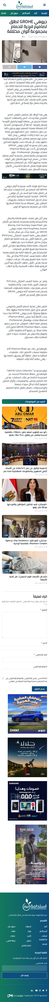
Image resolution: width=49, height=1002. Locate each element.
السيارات (28, 926)
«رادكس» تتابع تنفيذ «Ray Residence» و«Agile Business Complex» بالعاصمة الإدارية (26, 541)
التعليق (43, 609)
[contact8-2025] (27, 713)
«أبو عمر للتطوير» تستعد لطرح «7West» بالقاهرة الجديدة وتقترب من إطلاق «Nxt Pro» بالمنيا (26, 433)
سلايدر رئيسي (26, 945)
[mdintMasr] (27, 757)
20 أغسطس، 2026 (40, 438)
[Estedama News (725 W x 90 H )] (24, 74)
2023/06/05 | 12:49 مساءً (37, 36)
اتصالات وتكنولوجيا (43, 937)
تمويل (28, 940)
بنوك (29, 931)
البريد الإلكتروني (40, 654)
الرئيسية (44, 13)
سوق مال (14, 13)
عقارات (6, 426)
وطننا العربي (10, 940)
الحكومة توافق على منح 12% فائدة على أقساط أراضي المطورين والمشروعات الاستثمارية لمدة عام (25, 469)
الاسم (44, 643)
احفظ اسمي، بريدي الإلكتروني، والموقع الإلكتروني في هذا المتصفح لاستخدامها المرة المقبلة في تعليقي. (26, 680)
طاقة (13, 931)
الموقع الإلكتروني (40, 666)
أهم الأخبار (26, 13)
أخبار (35, 13)
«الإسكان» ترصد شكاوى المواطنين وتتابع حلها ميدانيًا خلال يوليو (27, 505)
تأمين (29, 936)
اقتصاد (3, 13)
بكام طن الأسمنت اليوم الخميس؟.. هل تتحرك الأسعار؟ (28, 578)
